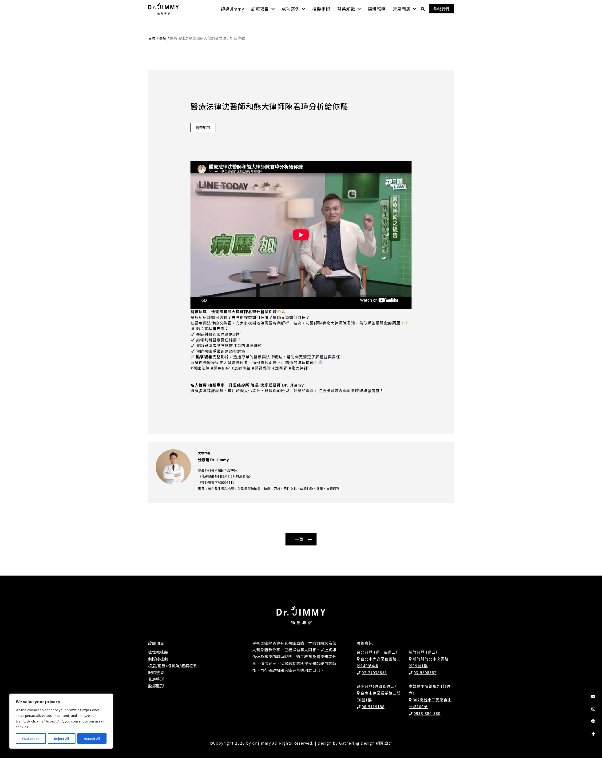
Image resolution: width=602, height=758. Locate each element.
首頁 (152, 38)
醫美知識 (346, 9)
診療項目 (260, 9)
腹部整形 (156, 686)
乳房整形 (156, 679)
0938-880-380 (427, 713)
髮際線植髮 (158, 659)
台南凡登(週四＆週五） (377, 686)
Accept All (92, 738)
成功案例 (291, 9)
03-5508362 (425, 672)
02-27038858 (374, 672)
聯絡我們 (441, 9)
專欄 (162, 38)
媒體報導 (377, 9)
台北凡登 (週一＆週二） (378, 652)
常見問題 (402, 9)
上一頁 (297, 539)
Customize (30, 738)
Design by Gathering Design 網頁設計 (355, 743)
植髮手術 (321, 9)
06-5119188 (373, 706)
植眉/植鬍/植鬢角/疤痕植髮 (172, 665)
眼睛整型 (156, 672)
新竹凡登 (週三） (424, 652)
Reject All (61, 738)
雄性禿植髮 (158, 652)
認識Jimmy (232, 9)
